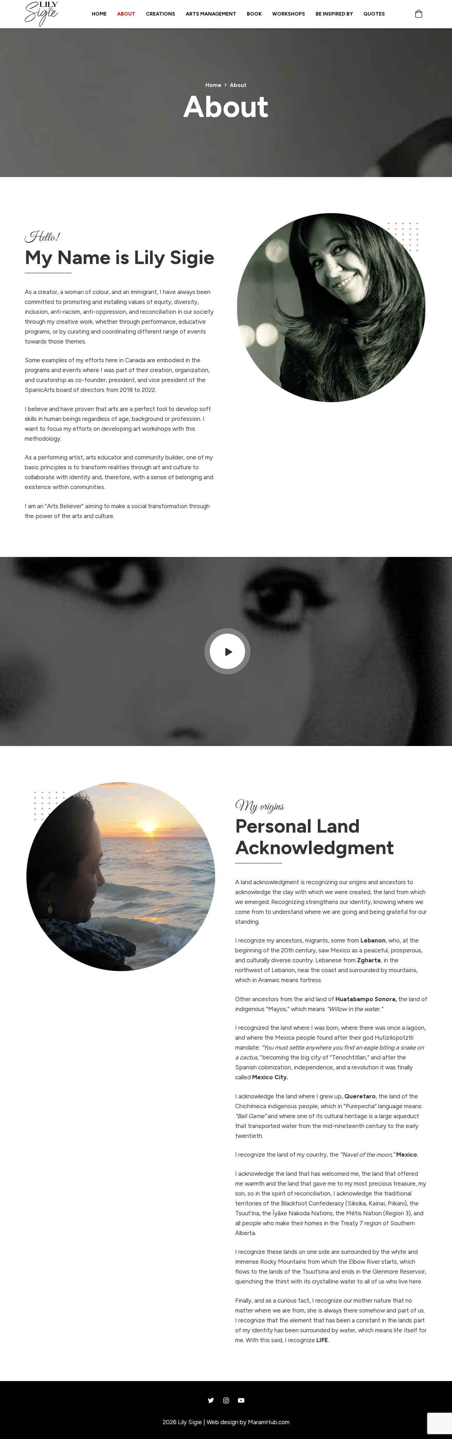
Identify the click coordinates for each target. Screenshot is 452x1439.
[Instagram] (226, 1400)
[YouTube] (241, 1400)
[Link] (41, 14)
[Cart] (418, 14)
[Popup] (227, 652)
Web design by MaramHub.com (248, 1422)
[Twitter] (211, 1400)
